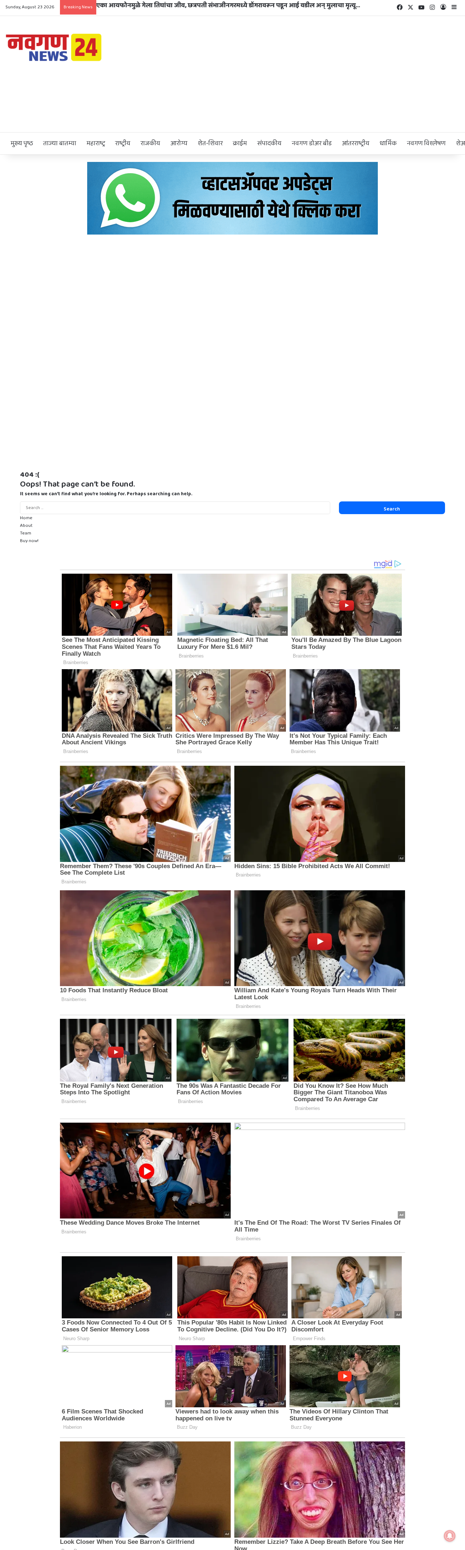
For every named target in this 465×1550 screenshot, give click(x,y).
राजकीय (150, 143)
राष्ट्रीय (122, 143)
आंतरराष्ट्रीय (355, 143)
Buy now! (29, 541)
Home (26, 518)
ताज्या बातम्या (59, 143)
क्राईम (240, 143)
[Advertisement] (310, 74)
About (26, 525)
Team (25, 533)
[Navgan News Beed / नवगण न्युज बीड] (54, 46)
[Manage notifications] (450, 1536)
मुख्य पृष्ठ (22, 143)
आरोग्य (178, 143)
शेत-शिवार (210, 143)
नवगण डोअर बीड (312, 143)
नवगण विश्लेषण (426, 143)
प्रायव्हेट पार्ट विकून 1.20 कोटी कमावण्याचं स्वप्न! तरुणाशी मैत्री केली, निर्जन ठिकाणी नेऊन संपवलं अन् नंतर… (230, 5)
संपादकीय (269, 143)
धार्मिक (388, 143)
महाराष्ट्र (95, 143)
